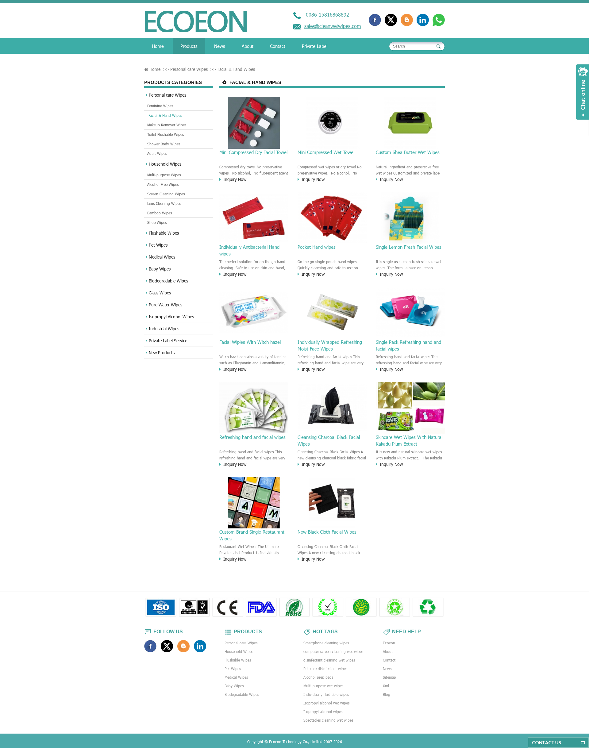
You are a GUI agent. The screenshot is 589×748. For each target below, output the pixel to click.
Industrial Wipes (164, 328)
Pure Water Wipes (165, 304)
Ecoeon (389, 643)
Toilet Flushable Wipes (165, 134)
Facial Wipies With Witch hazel (250, 342)
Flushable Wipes (164, 233)
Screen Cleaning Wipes (166, 194)
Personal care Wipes (167, 95)
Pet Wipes (158, 244)
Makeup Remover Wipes (166, 125)
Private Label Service (168, 340)
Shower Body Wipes (163, 144)
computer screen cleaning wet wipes (333, 651)
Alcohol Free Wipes (163, 184)
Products (189, 46)
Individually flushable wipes (326, 694)
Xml (386, 686)
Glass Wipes (160, 292)
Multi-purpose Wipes (164, 175)
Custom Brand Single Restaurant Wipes (251, 535)
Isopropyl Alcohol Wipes (171, 316)
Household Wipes (165, 164)
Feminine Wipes (160, 106)
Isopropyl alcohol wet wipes (326, 703)
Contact (277, 46)
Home (158, 46)
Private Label (314, 46)
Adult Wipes (157, 153)
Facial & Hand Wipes (165, 115)
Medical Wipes (162, 256)
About (247, 46)
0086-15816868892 (327, 14)
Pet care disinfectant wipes (325, 668)
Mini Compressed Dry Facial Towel (253, 152)
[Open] (582, 92)
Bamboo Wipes (159, 213)
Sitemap (389, 677)
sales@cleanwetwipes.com (332, 26)
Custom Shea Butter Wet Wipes (408, 152)
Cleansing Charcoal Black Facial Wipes (329, 440)
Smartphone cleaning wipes (326, 643)
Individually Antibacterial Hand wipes (249, 250)
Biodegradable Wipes (168, 280)
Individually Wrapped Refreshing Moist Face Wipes (330, 345)
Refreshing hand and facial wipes (252, 437)
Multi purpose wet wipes (323, 686)
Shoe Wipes (157, 222)
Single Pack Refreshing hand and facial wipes (408, 345)
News (219, 46)
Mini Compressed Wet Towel (326, 152)
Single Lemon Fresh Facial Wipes (408, 247)
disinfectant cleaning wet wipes (329, 660)
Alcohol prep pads (318, 677)
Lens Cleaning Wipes (164, 203)
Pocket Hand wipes (317, 247)
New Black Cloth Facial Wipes (327, 532)
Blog (386, 694)
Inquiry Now (234, 179)
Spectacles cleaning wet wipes (328, 720)
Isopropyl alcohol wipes (322, 711)
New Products (162, 352)
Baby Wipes (160, 268)
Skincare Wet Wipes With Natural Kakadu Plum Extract (409, 440)
